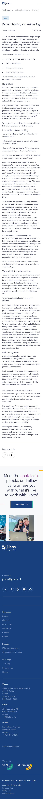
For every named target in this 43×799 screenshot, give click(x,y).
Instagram (17, 589)
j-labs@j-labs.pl (11, 579)
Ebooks (5, 672)
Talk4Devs (6, 765)
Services (5, 616)
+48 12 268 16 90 (9, 696)
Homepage (6, 612)
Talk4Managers (22, 765)
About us (5, 620)
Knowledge (6, 628)
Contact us (19, 504)
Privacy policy (7, 788)
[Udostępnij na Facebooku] (4, 455)
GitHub (30, 589)
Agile (5, 18)
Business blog (7, 668)
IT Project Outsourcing (11, 648)
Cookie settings (8, 793)
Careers (5, 636)
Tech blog (6, 10)
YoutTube (24, 589)
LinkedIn (4, 589)
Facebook (11, 589)
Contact (5, 632)
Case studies (7, 624)
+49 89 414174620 (9, 735)
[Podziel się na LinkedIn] (12, 455)
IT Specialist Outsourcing (12, 652)
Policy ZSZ (6, 790)
